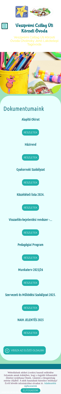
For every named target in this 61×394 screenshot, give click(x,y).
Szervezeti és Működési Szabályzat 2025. (30, 295)
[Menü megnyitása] (5, 26)
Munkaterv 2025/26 (30, 270)
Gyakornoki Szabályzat (30, 169)
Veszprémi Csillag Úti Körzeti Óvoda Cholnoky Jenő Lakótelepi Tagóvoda (34, 34)
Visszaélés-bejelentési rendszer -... (30, 219)
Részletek (30, 132)
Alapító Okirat (30, 119)
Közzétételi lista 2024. (30, 194)
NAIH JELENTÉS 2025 (30, 320)
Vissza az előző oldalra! (27, 350)
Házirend (30, 144)
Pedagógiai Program (30, 244)
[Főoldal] (34, 11)
